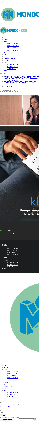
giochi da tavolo (13, 65)
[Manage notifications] (34, 419)
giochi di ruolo (12, 67)
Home (5, 244)
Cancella (2, 422)
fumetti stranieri (13, 46)
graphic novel (12, 48)
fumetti (6, 42)
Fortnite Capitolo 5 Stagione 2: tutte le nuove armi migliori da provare (21, 79)
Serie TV (5, 258)
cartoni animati (7, 259)
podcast (5, 245)
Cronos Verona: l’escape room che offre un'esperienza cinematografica (19, 83)
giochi (6, 62)
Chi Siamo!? (8, 86)
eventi (6, 71)
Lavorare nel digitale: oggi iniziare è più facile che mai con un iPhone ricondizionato (21, 77)
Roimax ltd (10, 234)
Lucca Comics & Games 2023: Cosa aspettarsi (20, 81)
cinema (5, 257)
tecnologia (6, 260)
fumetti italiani (12, 44)
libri (4, 256)
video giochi (11, 69)
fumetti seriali (12, 50)
